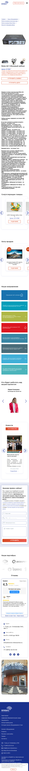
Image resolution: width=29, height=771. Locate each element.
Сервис (3, 736)
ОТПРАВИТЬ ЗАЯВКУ (14, 78)
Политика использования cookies (11, 762)
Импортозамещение (7, 722)
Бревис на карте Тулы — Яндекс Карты (14, 615)
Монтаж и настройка (7, 734)
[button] (1, 212)
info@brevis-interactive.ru (13, 642)
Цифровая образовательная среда (11, 718)
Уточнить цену (14, 82)
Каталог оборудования (7, 729)
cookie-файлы (11, 764)
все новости (12, 428)
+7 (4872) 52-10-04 (10, 73)
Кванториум (4, 715)
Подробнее (14, 221)
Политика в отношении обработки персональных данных (11, 761)
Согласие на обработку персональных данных (13, 502)
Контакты (4, 738)
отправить (14, 540)
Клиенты (3, 731)
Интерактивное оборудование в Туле (12, 725)
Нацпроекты (4, 720)
